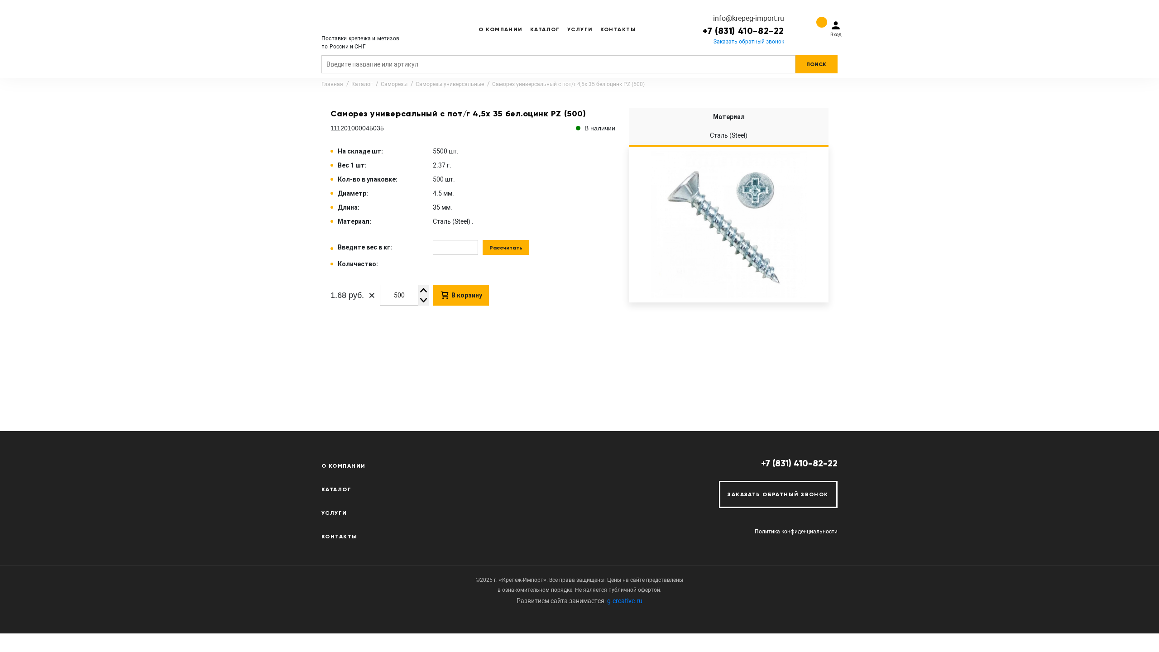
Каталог (545, 29)
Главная (332, 84)
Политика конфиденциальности (796, 531)
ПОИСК (816, 64)
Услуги (580, 29)
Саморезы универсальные (450, 84)
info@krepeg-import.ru (748, 18)
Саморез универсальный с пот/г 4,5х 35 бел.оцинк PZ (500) (568, 84)
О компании (500, 29)
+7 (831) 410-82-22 (743, 30)
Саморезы (394, 84)
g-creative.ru (624, 600)
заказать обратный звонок (778, 494)
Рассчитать (505, 247)
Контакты (618, 29)
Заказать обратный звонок (749, 41)
